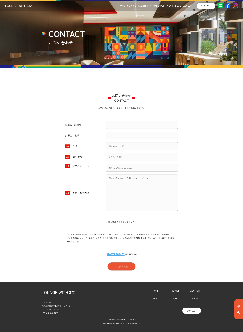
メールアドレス (81, 165)
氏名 (75, 146)
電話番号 (77, 157)
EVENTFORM (144, 5)
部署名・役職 (72, 135)
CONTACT (206, 5)
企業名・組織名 (73, 125)
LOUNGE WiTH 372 (18, 5)
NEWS (170, 5)
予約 (238, 309)
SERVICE (131, 5)
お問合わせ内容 (81, 193)
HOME (122, 5)
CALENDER (159, 5)
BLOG (178, 5)
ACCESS (187, 5)
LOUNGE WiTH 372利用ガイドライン (121, 319)
